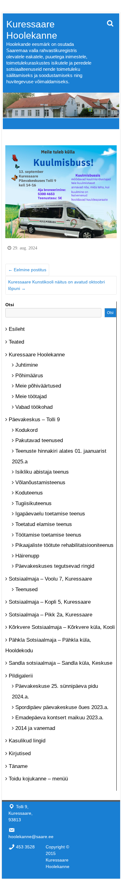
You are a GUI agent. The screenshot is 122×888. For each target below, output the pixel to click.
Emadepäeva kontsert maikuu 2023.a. (59, 718)
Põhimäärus (29, 376)
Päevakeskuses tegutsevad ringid (54, 566)
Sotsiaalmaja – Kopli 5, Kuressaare (50, 602)
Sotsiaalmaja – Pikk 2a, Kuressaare (50, 615)
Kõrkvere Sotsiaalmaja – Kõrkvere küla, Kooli (62, 627)
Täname (18, 766)
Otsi (9, 304)
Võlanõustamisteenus (40, 482)
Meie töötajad (31, 396)
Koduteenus (29, 493)
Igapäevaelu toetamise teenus (50, 514)
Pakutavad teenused (39, 440)
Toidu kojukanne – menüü (38, 779)
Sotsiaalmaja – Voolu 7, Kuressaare (50, 579)
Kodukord (26, 430)
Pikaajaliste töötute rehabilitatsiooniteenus (64, 545)
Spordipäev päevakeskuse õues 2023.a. (62, 707)
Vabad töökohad (34, 407)
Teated (16, 342)
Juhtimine (26, 365)
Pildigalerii (21, 676)
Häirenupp (27, 556)
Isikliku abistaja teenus (42, 472)
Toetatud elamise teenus (43, 524)
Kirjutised (20, 753)
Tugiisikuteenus (33, 503)
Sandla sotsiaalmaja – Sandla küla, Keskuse (60, 663)
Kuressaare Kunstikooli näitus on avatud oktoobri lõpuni (56, 285)
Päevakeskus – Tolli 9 (34, 419)
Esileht (17, 329)
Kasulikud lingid (27, 741)
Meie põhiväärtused (38, 386)
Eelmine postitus (27, 269)
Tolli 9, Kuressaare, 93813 (20, 813)
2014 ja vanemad (35, 728)
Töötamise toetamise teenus (48, 535)
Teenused (26, 589)
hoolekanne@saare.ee (30, 836)
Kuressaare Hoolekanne (37, 355)
